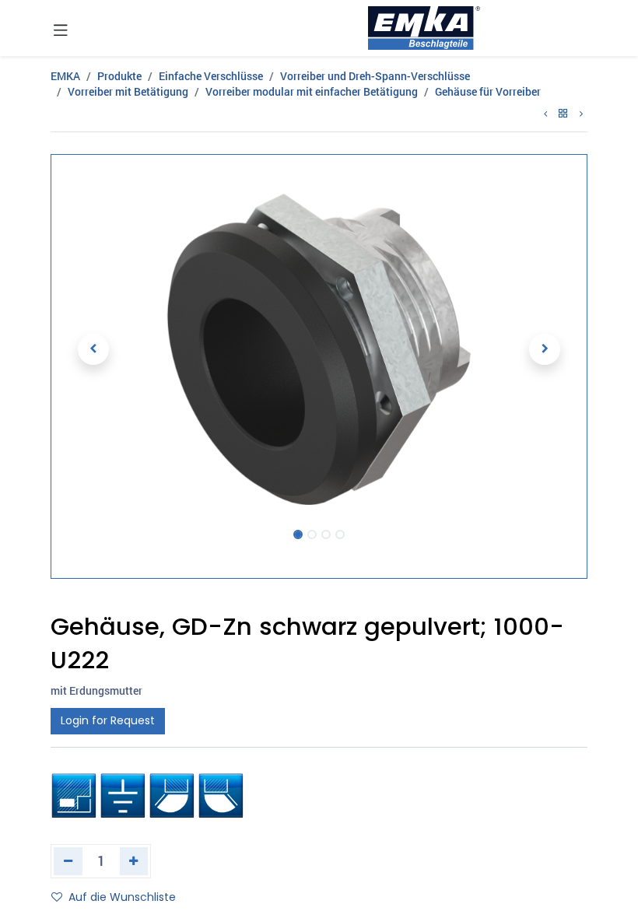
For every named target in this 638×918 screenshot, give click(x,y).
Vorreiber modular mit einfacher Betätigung (311, 91)
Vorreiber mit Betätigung (128, 91)
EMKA (65, 75)
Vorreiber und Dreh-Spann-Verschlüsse (375, 75)
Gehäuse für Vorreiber (488, 91)
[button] (93, 349)
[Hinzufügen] (134, 861)
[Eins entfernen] (68, 861)
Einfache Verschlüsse (211, 75)
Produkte (119, 75)
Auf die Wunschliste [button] (122, 897)
